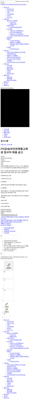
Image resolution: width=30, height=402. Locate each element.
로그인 (6, 396)
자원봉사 (9, 373)
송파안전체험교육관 (16, 340)
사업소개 (6, 331)
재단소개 (6, 320)
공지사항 (6, 129)
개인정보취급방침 (9, 227)
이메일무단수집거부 (9, 231)
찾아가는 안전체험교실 (16, 343)
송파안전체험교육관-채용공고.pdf (9, 215)
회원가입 (6, 397)
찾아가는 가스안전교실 (16, 346)
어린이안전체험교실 (16, 345)
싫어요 (9, 211)
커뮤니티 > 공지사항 (6, 144)
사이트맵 (6, 232)
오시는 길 (9, 330)
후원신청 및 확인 (12, 392)
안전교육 (9, 341)
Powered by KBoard (6, 225)
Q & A (5, 135)
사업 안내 (13, 335)
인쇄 (2, 213)
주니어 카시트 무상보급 (13, 371)
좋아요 (3, 211)
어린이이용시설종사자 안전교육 (19, 348)
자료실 (6, 134)
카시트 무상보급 (15, 353)
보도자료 (6, 130)
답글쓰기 (8, 223)
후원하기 (6, 394)
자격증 (9, 359)
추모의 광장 (7, 137)
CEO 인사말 (10, 323)
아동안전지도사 (14, 361)
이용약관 (6, 229)
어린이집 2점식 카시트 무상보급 (16, 374)
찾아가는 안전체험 (12, 333)
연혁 (8, 325)
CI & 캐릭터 (10, 326)
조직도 (9, 328)
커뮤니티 (6, 376)
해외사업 (9, 349)
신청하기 (6, 363)
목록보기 (3, 223)
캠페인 (9, 351)
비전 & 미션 (10, 321)
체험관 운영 (10, 338)
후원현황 (9, 391)
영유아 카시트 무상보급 (13, 369)
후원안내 (6, 387)
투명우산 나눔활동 (15, 354)
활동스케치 (7, 132)
